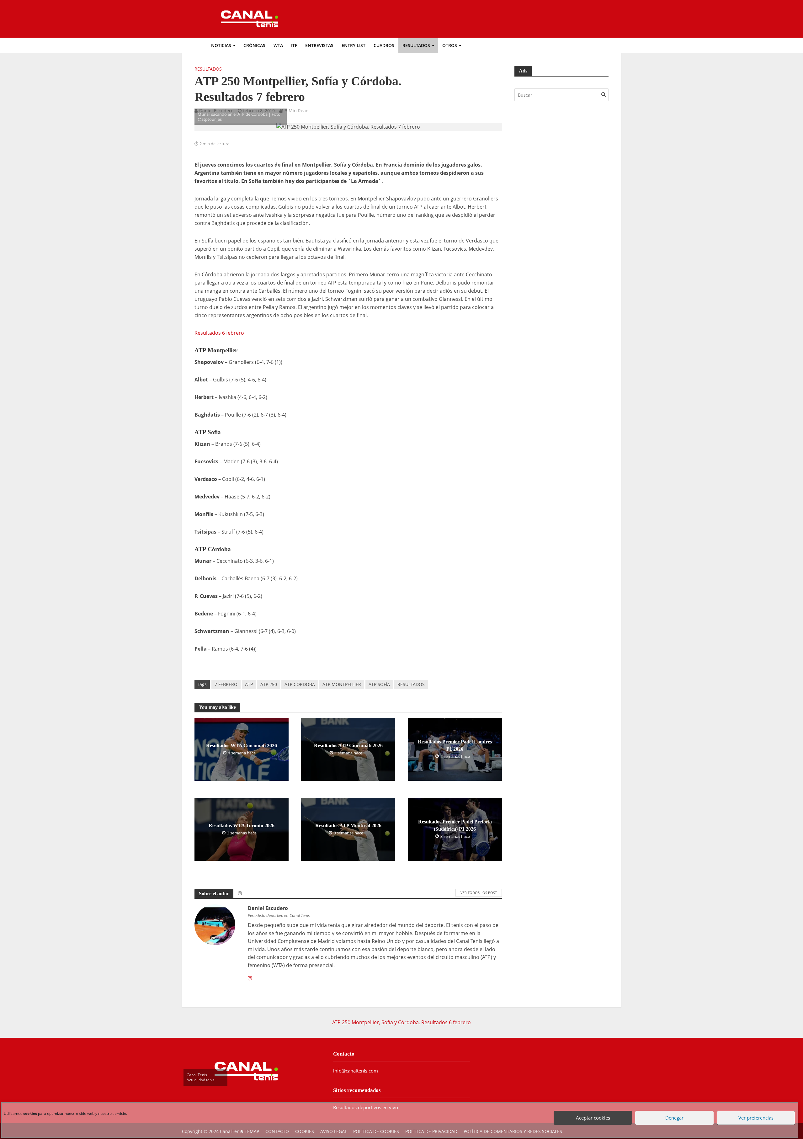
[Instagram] (250, 978)
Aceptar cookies (591, 1113)
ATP (249, 684)
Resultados (416, 45)
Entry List (353, 45)
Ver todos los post (478, 892)
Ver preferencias (754, 1113)
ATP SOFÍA (379, 684)
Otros (449, 45)
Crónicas (254, 45)
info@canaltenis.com (355, 1070)
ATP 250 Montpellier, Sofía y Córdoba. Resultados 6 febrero (401, 1022)
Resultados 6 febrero (219, 332)
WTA (278, 45)
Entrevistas (319, 45)
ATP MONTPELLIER (341, 684)
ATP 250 (268, 684)
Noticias (221, 45)
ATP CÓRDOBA (300, 684)
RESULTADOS (411, 684)
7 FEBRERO (226, 684)
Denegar (673, 1113)
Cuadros (384, 45)
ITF (294, 45)
